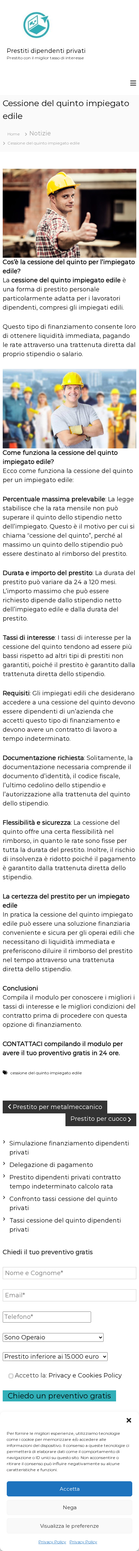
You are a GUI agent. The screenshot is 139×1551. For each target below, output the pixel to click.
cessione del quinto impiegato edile (66, 280)
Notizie (40, 133)
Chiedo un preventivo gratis (59, 1395)
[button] (129, 1420)
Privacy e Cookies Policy (85, 1375)
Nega (70, 1507)
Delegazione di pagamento (51, 1165)
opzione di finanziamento (42, 1024)
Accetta (70, 1489)
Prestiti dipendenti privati (46, 51)
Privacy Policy (52, 1541)
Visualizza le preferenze (69, 1526)
